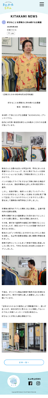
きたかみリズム (8, 5)
